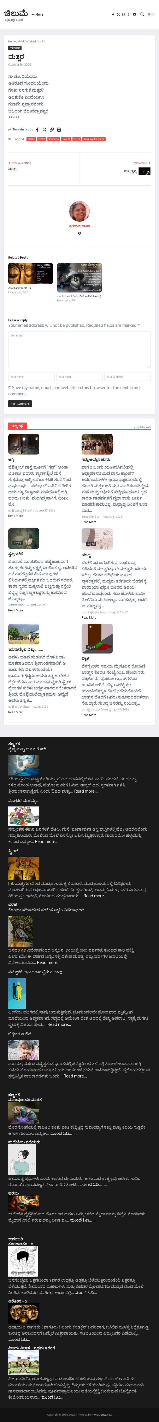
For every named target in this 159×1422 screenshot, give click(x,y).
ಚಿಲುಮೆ (16, 13)
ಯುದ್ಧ (86, 554)
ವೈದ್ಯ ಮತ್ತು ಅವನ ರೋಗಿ (27, 748)
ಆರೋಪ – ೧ (17, 1300)
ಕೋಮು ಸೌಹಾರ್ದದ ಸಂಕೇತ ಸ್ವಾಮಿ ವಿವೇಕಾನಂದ (46, 909)
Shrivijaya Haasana (94, 139)
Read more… (86, 791)
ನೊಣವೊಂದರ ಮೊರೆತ (25, 1099)
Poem (76, 139)
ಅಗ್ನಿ (11, 459)
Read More (15, 515)
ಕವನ (21, 41)
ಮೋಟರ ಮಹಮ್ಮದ (23, 800)
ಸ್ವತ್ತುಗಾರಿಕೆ (15, 553)
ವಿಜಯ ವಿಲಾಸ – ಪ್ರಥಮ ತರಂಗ (31, 1347)
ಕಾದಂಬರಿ (15, 1238)
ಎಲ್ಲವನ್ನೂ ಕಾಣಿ (142, 427)
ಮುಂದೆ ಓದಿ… (63, 1133)
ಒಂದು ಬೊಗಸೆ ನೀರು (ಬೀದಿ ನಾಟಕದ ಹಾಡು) (79, 296)
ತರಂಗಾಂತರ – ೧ (20, 1243)
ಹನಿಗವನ (31, 41)
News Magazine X (102, 1414)
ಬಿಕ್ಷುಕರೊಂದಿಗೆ (19, 1033)
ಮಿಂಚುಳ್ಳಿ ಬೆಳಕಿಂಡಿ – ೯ (19, 288)
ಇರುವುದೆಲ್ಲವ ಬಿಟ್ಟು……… (25, 649)
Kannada (53, 139)
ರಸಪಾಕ (31, 139)
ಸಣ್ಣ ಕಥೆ (17, 426)
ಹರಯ (13, 1192)
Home (12, 41)
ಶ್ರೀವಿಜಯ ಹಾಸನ (79, 226)
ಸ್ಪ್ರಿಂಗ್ (13, 850)
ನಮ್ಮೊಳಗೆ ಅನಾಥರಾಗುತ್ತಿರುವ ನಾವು (35, 971)
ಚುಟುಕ (41, 139)
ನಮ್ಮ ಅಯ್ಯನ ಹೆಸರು (96, 459)
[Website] (79, 233)
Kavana (66, 139)
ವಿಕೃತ (85, 658)
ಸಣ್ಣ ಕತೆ (14, 743)
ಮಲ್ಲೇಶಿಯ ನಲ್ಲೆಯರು (24, 1141)
